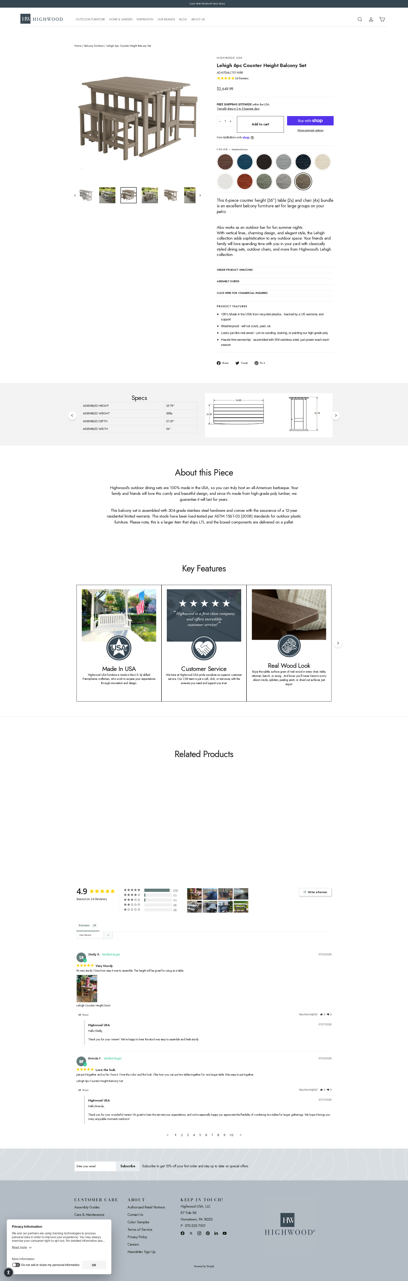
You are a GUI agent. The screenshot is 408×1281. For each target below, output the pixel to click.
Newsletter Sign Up (142, 1251)
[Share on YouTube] (225, 1233)
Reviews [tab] (84, 925)
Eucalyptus (264, 181)
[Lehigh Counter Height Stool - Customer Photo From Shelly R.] (194, 894)
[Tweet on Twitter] (191, 1233)
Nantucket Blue (244, 161)
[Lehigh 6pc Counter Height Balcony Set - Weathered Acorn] (77, 826)
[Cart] (382, 19)
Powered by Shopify (204, 1266)
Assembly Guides (87, 1207)
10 (231, 1135)
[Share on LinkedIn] (216, 1233)
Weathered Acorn (225, 161)
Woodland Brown (303, 181)
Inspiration (145, 19)
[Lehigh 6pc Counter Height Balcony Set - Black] (87, 826)
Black (264, 161)
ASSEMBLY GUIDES (228, 281)
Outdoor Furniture (90, 19)
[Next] (336, 415)
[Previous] (72, 415)
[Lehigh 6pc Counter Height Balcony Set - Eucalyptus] (119, 826)
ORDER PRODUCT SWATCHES (234, 270)
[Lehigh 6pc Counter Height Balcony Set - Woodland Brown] (130, 826)
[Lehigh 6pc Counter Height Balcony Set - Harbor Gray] (125, 826)
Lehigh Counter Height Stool (93, 1005)
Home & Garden (120, 19)
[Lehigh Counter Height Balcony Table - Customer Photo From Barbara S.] (225, 907)
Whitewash (322, 161)
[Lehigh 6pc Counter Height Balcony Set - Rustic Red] (114, 826)
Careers (133, 1244)
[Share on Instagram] (199, 1233)
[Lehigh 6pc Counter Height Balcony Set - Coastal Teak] (93, 826)
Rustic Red (244, 181)
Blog (183, 19)
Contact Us (135, 1214)
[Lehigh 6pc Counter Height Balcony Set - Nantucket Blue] (82, 826)
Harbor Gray (283, 181)
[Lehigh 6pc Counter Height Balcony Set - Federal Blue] (98, 826)
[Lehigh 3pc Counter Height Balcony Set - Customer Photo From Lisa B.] (241, 893)
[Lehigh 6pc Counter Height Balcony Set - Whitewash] (103, 826)
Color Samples (138, 1222)
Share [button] (85, 1015)
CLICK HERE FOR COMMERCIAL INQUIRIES (242, 293)
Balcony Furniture (93, 46)
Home (77, 46)
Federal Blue (303, 161)
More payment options (310, 130)
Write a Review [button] (317, 892)
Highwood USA (230, 58)
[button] (322, 1014)
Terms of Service (140, 1229)
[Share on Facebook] (182, 1233)
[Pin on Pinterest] (208, 1233)
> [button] (241, 1135)
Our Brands (166, 19)
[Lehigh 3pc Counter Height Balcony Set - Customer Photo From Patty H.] (241, 907)
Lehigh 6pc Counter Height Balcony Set (99, 1081)
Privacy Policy (137, 1236)
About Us (198, 19)
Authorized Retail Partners (146, 1207)
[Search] (360, 19)
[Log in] (371, 19)
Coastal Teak (283, 161)
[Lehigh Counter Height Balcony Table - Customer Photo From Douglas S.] (210, 894)
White (225, 181)
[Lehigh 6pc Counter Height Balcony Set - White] (109, 826)
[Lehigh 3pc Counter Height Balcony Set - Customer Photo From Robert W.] (194, 907)
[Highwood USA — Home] (41, 19)
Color (232, 149)
